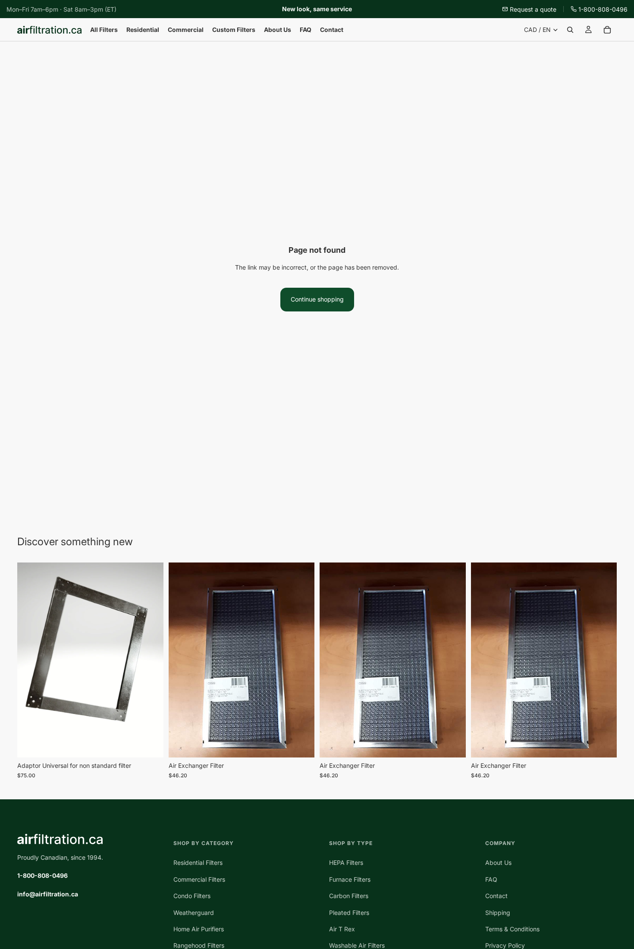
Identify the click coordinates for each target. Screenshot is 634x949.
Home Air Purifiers (198, 929)
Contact (496, 895)
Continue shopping (317, 299)
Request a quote (533, 9)
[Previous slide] (182, 659)
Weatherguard (193, 912)
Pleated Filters (349, 912)
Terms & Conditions (512, 929)
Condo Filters (191, 895)
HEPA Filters (346, 863)
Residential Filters (198, 863)
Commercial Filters (199, 879)
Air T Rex (342, 929)
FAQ (491, 879)
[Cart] (607, 29)
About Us (498, 863)
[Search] (570, 29)
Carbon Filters (348, 895)
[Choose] (301, 744)
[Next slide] (301, 659)
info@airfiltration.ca (47, 894)
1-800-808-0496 (603, 9)
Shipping (497, 912)
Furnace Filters (349, 879)
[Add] (150, 744)
